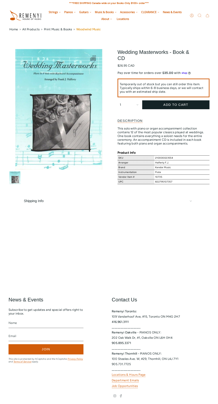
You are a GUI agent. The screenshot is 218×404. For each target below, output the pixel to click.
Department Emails (125, 380)
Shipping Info (34, 201)
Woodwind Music (88, 29)
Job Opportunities (125, 386)
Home (13, 29)
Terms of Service (22, 361)
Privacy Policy (75, 358)
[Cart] (207, 15)
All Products (31, 29)
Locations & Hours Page (129, 375)
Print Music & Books (58, 29)
